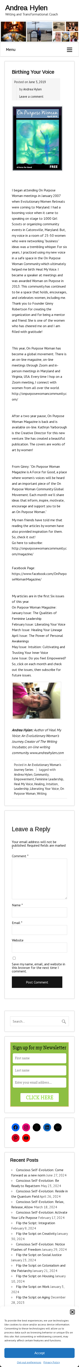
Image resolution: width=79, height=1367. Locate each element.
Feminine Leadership (49, 779)
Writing (42, 793)
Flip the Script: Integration (35, 1223)
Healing (39, 784)
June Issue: (20, 658)
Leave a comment (31, 96)
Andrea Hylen (32, 89)
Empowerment (24, 779)
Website (17, 940)
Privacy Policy (51, 1362)
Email (17, 922)
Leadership (21, 789)
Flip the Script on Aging (33, 1297)
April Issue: (20, 635)
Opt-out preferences (29, 1362)
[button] (72, 1312)
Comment (20, 856)
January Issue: (22, 613)
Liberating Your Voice (44, 789)
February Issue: (23, 624)
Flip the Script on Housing (35, 1276)
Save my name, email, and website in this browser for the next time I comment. (38, 967)
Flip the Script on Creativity (36, 1233)
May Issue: (19, 647)
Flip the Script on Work (32, 1286)
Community (41, 774)
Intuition (52, 784)
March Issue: (21, 630)
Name (17, 905)
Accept (39, 1353)
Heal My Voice (23, 784)
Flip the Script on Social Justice (39, 1254)
